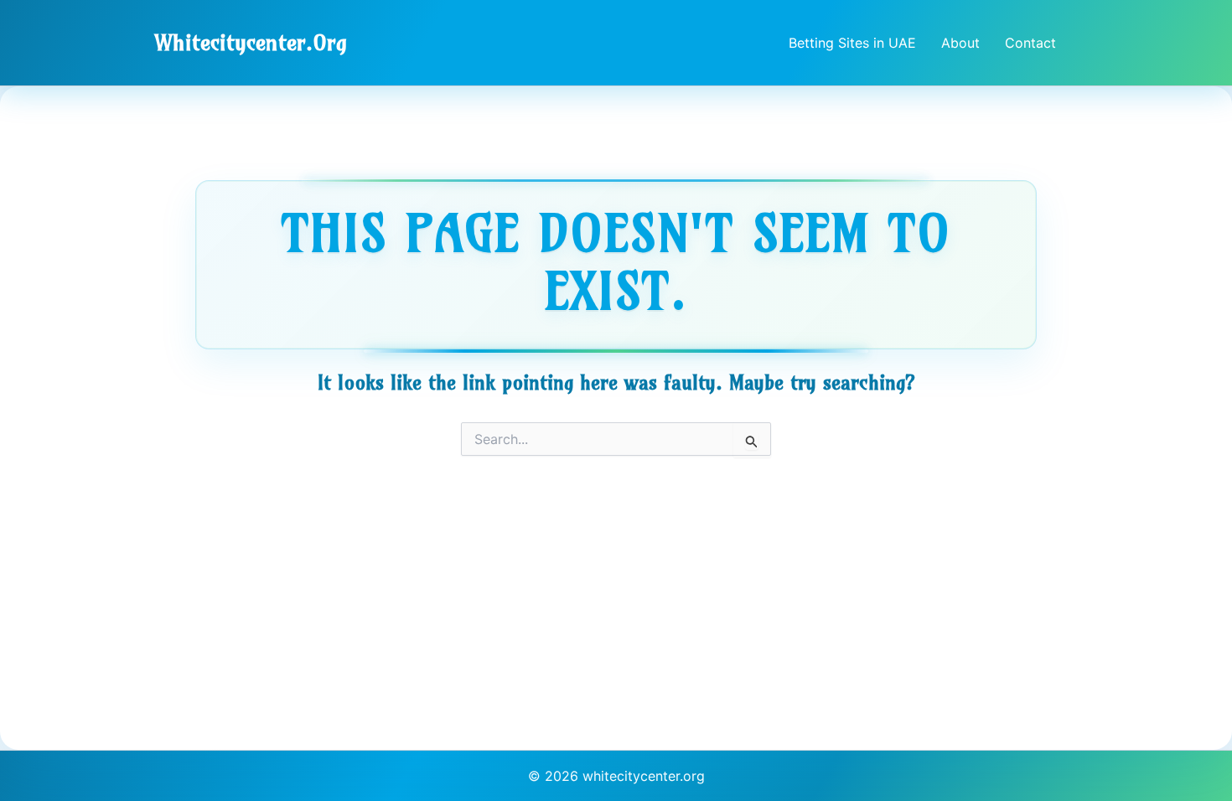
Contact (1030, 42)
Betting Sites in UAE (852, 42)
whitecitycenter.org (251, 42)
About (960, 42)
